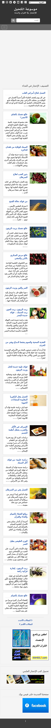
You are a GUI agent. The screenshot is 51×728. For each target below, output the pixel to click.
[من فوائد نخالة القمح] (38, 205)
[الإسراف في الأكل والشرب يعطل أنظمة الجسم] (38, 431)
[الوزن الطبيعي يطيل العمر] (38, 545)
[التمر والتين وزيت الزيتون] (38, 292)
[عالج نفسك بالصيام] (38, 599)
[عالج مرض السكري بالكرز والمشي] (38, 259)
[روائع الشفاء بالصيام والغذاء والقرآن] (38, 518)
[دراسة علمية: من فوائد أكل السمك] (38, 463)
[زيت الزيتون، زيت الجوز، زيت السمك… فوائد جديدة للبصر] (38, 313)
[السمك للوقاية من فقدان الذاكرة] (38, 151)
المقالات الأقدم (26, 624)
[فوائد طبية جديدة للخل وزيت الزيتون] (38, 370)
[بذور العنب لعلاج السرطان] (38, 178)
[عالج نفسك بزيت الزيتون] (38, 232)
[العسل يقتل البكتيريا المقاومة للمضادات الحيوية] (38, 400)
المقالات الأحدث (24, 620)
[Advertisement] (25, 56)
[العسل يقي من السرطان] (38, 493)
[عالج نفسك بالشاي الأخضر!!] (38, 118)
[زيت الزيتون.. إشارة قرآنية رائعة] (38, 572)
